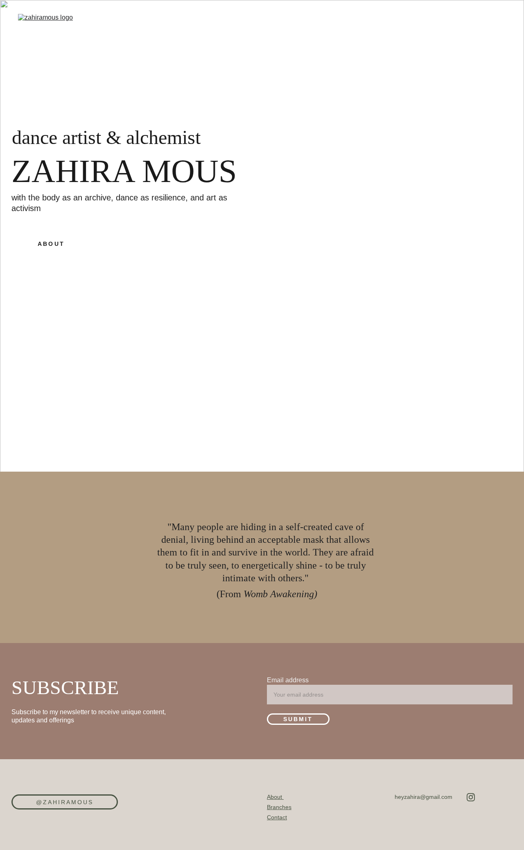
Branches (279, 807)
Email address (288, 680)
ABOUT (51, 244)
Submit (298, 719)
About (257, 33)
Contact (277, 817)
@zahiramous (65, 802)
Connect (443, 33)
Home (219, 33)
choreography (312, 33)
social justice (384, 33)
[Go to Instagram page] (471, 797)
